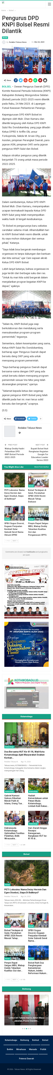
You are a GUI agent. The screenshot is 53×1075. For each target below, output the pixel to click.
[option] (26, 1011)
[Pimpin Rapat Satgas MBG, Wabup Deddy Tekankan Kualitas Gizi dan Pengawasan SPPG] (38, 513)
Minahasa (21, 1049)
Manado (33, 1049)
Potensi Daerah (26, 1058)
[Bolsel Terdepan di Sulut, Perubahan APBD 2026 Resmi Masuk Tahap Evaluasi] (38, 480)
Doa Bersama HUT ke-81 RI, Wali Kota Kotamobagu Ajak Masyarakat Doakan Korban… (24, 754)
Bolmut (35, 1040)
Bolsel (5, 37)
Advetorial (26, 1013)
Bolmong (24, 1040)
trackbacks (30, 552)
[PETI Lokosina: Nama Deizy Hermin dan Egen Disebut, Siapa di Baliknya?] (14, 480)
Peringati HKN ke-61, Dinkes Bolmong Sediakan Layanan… (26, 1019)
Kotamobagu (9, 747)
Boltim (10, 1049)
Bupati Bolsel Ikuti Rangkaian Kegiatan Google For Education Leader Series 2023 (38, 454)
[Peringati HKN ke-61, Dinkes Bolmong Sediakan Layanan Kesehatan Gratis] (26, 1010)
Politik (43, 1049)
